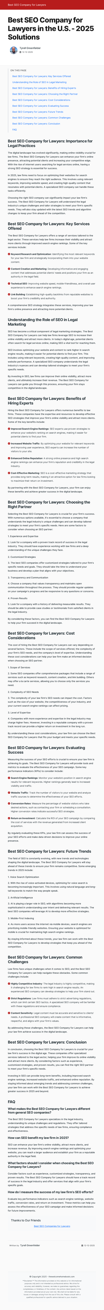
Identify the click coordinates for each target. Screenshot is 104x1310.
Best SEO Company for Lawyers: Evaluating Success (40, 106)
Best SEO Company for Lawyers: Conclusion (36, 123)
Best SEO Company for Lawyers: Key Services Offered (41, 76)
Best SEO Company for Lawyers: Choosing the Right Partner (45, 94)
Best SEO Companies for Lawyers (52, 1226)
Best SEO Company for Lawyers (27, 4)
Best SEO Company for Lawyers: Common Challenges (41, 117)
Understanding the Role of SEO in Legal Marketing (39, 82)
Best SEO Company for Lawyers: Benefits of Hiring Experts (44, 88)
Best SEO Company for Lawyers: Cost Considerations (41, 100)
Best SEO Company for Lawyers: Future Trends (37, 111)
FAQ (14, 129)
